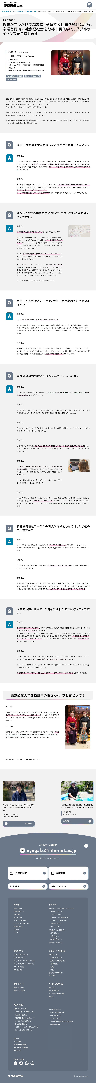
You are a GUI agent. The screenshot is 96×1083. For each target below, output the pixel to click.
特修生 (52, 970)
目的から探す (19, 1005)
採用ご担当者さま (55, 1015)
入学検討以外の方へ (55, 1009)
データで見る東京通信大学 (56, 993)
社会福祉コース (54, 936)
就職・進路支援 (18, 970)
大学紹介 (17, 905)
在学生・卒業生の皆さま (57, 1012)
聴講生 (52, 967)
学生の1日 (52, 987)
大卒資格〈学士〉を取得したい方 (24, 1012)
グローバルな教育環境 (20, 920)
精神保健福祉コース (56, 939)
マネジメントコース (55, 914)
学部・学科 (53, 905)
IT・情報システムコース (57, 911)
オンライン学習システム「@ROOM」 (24, 964)
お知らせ (16, 1038)
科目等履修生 (54, 964)
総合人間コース (54, 933)
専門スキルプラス (55, 926)
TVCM (16, 932)
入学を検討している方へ (21, 1009)
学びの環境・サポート (20, 957)
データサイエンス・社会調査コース (59, 917)
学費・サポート (19, 984)
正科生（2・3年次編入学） (57, 961)
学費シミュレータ (18, 990)
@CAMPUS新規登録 (20, 1044)
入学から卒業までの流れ (21, 954)
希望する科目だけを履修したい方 (24, 1018)
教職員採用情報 (55, 1024)
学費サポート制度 (19, 987)
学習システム (18, 951)
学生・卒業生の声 (54, 990)
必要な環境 (52, 975)
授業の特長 (17, 914)
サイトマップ (17, 1050)
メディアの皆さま (55, 1018)
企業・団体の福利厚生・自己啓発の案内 (61, 1021)
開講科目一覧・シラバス (55, 942)
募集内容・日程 (53, 954)
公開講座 (16, 929)
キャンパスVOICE (56, 984)
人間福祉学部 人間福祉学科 (57, 930)
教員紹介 (51, 996)
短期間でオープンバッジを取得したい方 (26, 1027)
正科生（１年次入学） (56, 957)
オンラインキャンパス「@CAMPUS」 (24, 961)
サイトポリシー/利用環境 (21, 1047)
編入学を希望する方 (21, 1015)
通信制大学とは (18, 908)
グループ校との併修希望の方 (23, 1030)
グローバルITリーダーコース (58, 920)
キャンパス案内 (18, 917)
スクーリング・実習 (19, 967)
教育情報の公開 (18, 926)
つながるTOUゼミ (55, 923)
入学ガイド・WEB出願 (57, 951)
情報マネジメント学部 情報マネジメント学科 (61, 908)
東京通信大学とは (19, 911)
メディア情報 (17, 1041)
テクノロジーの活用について (22, 923)
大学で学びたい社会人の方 (23, 1021)
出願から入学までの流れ (56, 973)
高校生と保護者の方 (21, 1024)
